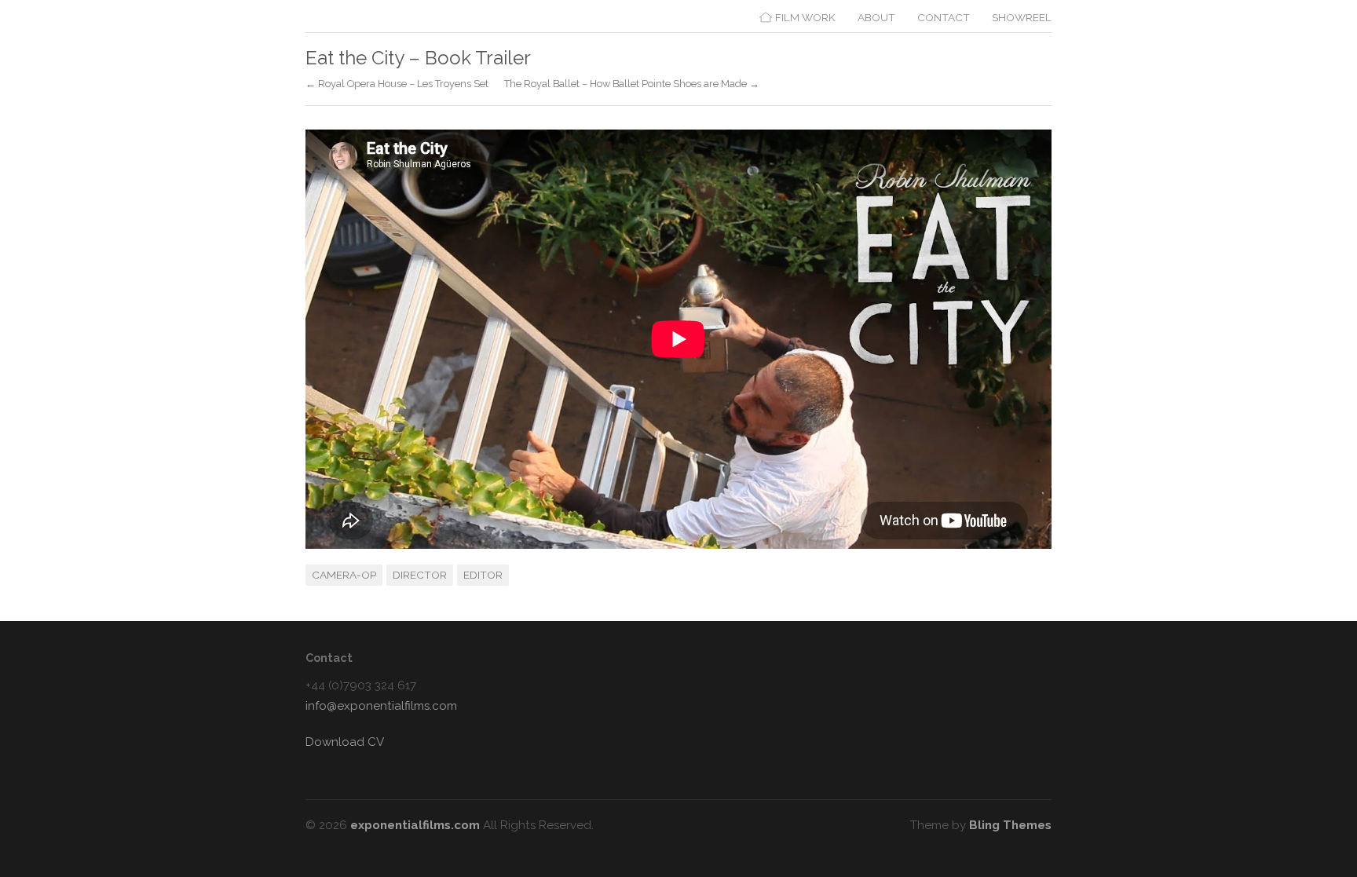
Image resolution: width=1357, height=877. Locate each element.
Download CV (344, 742)
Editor (483, 574)
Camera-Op (344, 574)
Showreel (1022, 17)
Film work (805, 17)
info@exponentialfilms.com (381, 706)
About (876, 17)
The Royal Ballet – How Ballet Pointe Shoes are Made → (631, 84)
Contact (943, 17)
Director (420, 574)
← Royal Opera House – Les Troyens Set (396, 84)
